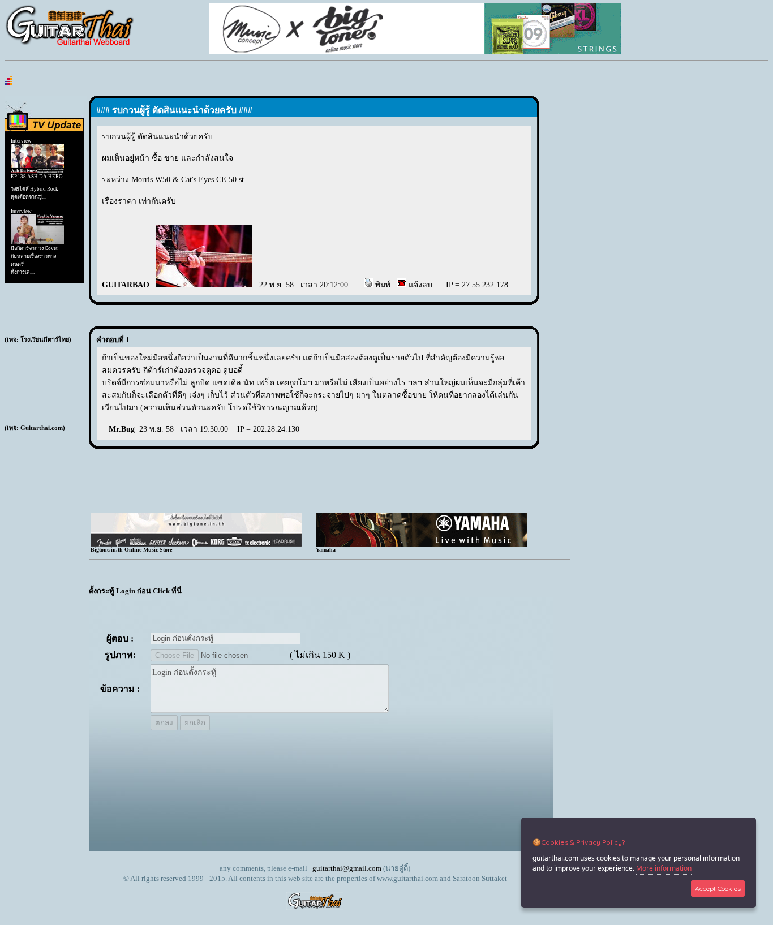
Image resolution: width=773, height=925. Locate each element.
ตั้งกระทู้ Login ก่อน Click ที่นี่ (135, 591)
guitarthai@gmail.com (346, 868)
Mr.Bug (122, 429)
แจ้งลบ (419, 285)
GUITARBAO (125, 285)
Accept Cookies (718, 888)
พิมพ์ (381, 285)
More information (664, 868)
